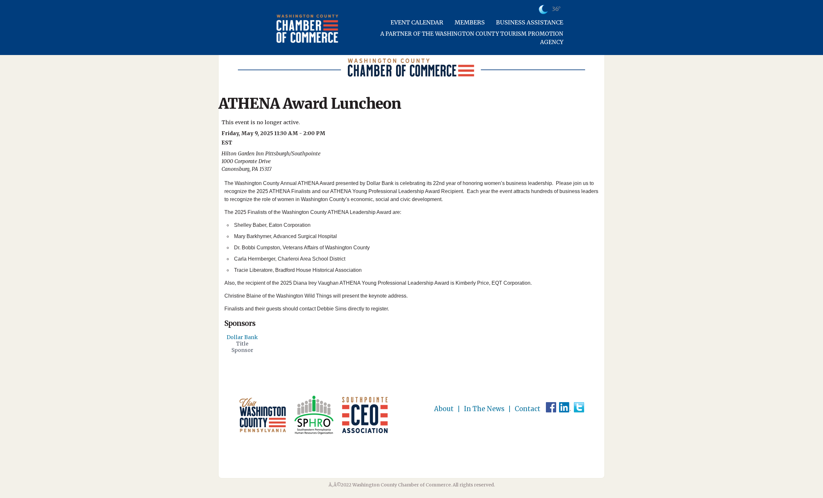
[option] (242, 345)
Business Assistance (529, 22)
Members (470, 22)
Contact (527, 409)
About (444, 409)
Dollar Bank (242, 337)
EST (227, 142)
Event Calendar (417, 22)
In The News (484, 409)
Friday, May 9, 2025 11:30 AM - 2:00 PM (273, 133)
